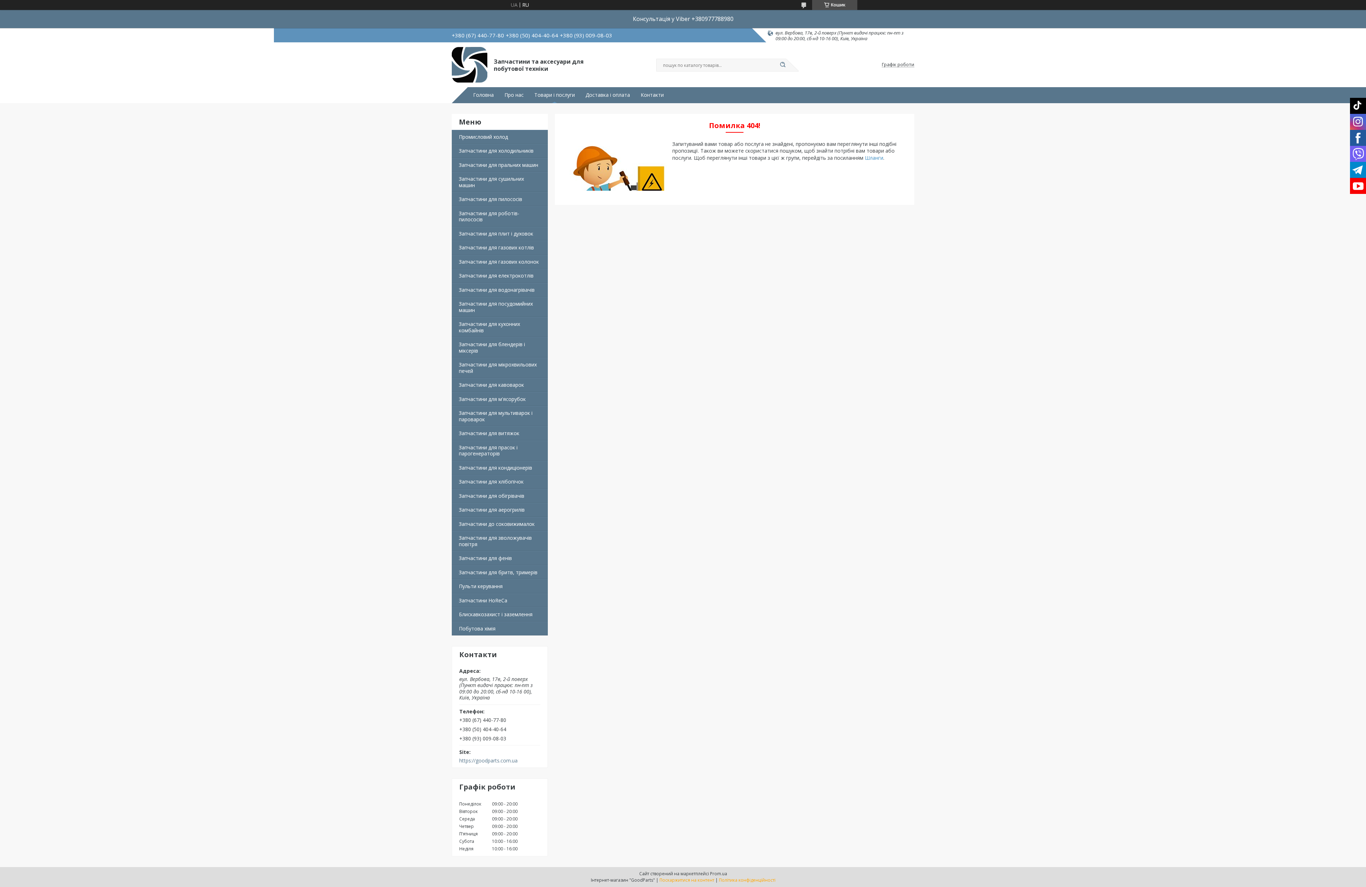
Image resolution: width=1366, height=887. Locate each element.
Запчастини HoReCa (483, 600)
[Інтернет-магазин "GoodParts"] (469, 65)
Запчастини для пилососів (490, 199)
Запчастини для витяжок (489, 433)
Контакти (652, 95)
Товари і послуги (554, 95)
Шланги (874, 157)
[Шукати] (782, 65)
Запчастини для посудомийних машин (496, 306)
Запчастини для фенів (485, 558)
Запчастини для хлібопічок (491, 481)
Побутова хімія (477, 628)
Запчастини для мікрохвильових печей (498, 367)
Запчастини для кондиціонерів (495, 467)
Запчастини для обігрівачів (491, 495)
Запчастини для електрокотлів (496, 275)
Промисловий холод (483, 136)
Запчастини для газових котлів (496, 247)
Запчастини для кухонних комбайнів (489, 327)
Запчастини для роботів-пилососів (489, 216)
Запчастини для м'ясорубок (492, 399)
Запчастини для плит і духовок (496, 233)
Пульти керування (481, 586)
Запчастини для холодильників (496, 150)
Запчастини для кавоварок (491, 384)
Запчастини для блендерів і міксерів (492, 347)
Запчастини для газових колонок (499, 261)
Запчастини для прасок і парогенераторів (488, 450)
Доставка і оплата (608, 95)
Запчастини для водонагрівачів (497, 289)
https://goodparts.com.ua (488, 760)
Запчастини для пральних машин (498, 165)
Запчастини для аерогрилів (492, 509)
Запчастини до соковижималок (497, 524)
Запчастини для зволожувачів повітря (495, 541)
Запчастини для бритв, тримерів (498, 572)
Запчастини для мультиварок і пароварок (496, 416)
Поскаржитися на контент (687, 880)
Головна (483, 95)
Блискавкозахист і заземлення (496, 614)
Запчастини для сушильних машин (491, 182)
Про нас (514, 95)
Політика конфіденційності (747, 880)
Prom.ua (718, 874)
